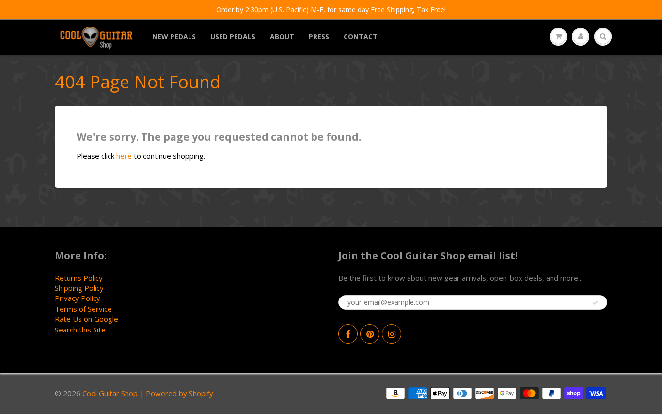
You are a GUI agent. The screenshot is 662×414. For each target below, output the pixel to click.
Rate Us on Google (86, 319)
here (124, 156)
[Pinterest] (369, 334)
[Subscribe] (595, 303)
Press (319, 36)
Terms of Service (83, 309)
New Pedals (174, 36)
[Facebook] (348, 334)
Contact (361, 36)
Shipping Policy (79, 288)
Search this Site (80, 329)
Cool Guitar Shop (110, 393)
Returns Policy (79, 277)
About (282, 36)
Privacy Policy (77, 298)
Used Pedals (232, 36)
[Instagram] (391, 334)
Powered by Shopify (179, 393)
